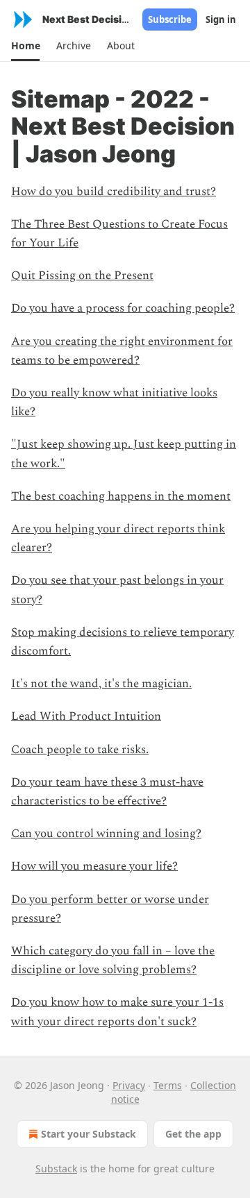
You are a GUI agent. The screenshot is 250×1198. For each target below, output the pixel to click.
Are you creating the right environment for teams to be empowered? (122, 350)
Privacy (128, 1085)
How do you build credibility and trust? (113, 192)
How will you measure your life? (94, 866)
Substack (56, 1168)
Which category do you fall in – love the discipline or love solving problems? (113, 960)
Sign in (221, 19)
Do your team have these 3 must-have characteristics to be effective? (107, 791)
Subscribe (170, 19)
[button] (25, 46)
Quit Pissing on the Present (82, 276)
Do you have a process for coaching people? (123, 308)
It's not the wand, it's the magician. (101, 684)
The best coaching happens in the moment (121, 496)
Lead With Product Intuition (86, 716)
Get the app (193, 1133)
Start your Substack (88, 1133)
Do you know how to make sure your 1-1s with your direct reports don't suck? (117, 1011)
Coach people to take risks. (80, 750)
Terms (167, 1085)
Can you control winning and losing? (106, 834)
